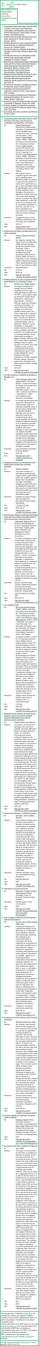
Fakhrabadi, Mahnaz (11, 68)
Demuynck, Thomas (11, 91)
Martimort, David (20, 103)
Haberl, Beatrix (9, 99)
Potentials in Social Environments (16, 89)
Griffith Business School (9, 1336)
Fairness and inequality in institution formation (20, 84)
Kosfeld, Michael (25, 87)
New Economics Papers (10, 4)
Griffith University (26, 1336)
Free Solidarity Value (11, 70)
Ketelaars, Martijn (25, 107)
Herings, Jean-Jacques (27, 91)
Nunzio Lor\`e (9, 47)
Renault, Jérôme (10, 41)
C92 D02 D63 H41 (22, 879)
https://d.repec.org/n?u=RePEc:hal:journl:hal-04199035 (24, 458)
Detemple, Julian (12, 87)
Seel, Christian (9, 93)
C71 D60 (19, 704)
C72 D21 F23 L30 (22, 505)
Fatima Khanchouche (11, 32)
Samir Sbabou (25, 32)
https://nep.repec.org (9, 1326)
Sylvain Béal (5, 16)
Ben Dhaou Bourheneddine (25, 607)
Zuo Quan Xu (9, 82)
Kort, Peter (12, 109)
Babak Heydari (19, 47)
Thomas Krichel (24, 1342)
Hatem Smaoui (27, 146)
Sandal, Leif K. (24, 68)
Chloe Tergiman (22, 51)
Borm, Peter (20, 1126)
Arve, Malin (31, 103)
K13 (17, 1301)
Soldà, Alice (19, 99)
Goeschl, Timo (28, 97)
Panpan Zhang (31, 80)
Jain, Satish (10, 114)
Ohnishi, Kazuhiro (20, 60)
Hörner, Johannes (25, 39)
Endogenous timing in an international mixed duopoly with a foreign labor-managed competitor (20, 58)
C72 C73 (19, 270)
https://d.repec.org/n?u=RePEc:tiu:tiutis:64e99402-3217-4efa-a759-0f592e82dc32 (27, 1141)
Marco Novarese (22, 1328)
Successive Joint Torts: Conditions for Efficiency (21, 112)
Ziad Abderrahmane (17, 35)
